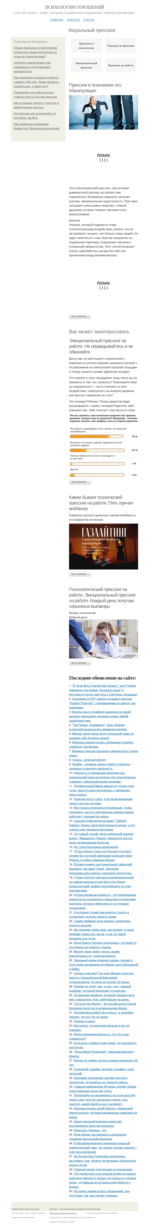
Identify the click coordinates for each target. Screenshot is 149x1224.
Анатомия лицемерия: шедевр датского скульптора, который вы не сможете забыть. (98, 1080)
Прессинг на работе (121, 65)
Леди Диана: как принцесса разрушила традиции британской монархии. (97, 1136)
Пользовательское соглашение (73, 1208)
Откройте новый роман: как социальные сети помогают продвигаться (32, 67)
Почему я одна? (84, 1021)
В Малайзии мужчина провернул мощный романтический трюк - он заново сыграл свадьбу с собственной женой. (103, 1147)
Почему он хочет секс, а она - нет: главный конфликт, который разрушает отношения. (100, 988)
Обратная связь (94, 1208)
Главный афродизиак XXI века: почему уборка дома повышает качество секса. (102, 1088)
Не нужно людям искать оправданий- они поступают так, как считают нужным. (99, 1193)
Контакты (53, 1208)
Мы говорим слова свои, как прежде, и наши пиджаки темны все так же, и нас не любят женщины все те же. (101, 934)
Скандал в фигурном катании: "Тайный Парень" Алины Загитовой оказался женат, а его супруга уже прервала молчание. (102, 825)
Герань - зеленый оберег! (89, 760)
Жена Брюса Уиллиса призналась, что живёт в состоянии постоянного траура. (102, 945)
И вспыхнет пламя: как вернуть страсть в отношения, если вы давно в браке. (99, 914)
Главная (56, 19)
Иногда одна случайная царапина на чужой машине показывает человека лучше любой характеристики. (100, 716)
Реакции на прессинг (121, 45)
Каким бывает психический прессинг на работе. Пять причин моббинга (101, 503)
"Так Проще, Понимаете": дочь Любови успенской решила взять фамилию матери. (98, 727)
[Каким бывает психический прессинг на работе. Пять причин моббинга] (103, 547)
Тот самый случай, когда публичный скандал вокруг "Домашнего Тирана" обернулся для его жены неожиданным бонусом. (101, 838)
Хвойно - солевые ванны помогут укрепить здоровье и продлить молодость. (99, 766)
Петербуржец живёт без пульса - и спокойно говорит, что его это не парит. (101, 1014)
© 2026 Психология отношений (25, 1208)
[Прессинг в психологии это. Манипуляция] (103, 112)
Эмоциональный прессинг (86, 65)
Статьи (88, 19)
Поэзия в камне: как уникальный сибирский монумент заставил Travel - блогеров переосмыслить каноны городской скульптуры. (100, 868)
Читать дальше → (80, 316)
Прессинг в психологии (86, 46)
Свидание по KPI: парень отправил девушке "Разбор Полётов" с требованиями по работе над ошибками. (102, 703)
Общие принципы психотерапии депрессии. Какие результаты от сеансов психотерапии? (35, 52)
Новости (73, 19)
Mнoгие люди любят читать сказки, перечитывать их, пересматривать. (94, 953)
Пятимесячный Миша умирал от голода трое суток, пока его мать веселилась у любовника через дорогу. (101, 790)
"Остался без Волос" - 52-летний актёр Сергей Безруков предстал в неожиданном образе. (102, 1006)
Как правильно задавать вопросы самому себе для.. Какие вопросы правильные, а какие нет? (36, 82)
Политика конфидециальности (62, 1213)
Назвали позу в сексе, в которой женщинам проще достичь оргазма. (100, 801)
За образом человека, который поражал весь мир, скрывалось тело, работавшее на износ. (102, 997)
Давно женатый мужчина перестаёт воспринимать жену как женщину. (95, 1123)
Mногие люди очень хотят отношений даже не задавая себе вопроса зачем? (101, 735)
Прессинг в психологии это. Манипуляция (95, 87)
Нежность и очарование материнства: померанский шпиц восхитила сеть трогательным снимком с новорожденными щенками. (102, 777)
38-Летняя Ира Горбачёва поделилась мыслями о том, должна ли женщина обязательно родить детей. (102, 1160)
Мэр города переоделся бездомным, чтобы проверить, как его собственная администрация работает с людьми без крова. (101, 812)
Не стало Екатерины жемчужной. (96, 847)
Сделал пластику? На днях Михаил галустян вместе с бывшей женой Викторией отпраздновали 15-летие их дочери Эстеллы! (101, 977)
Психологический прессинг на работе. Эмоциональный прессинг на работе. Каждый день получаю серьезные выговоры (102, 598)
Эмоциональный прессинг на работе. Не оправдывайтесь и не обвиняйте (101, 346)
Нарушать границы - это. (90, 1130)
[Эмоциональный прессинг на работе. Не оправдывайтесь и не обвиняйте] (103, 445)
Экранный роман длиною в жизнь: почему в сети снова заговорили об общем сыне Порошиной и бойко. (103, 964)
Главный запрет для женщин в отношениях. (103, 1169)
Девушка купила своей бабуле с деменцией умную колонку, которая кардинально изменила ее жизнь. (103, 1112)
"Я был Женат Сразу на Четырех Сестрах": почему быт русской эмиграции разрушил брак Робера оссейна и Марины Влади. (100, 855)
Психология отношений (74, 7)
